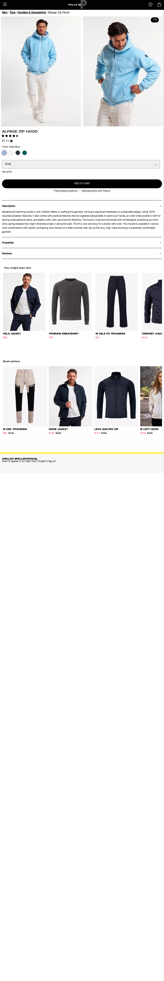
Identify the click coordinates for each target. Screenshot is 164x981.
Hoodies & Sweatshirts (31, 12)
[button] (5, 4)
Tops (12, 12)
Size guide (7, 172)
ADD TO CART (82, 183)
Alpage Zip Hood (58, 12)
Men (5, 12)
